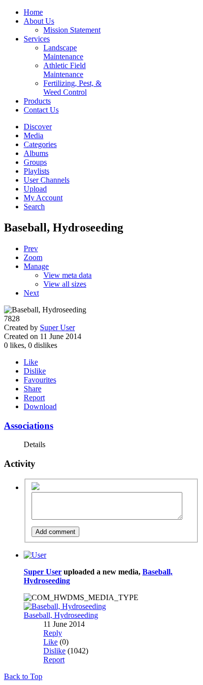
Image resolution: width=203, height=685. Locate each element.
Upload (35, 189)
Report (34, 397)
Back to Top (23, 676)
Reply (52, 633)
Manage (36, 266)
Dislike (35, 371)
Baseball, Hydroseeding (61, 615)
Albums (36, 153)
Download (40, 406)
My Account (43, 197)
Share (32, 388)
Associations (28, 425)
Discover (38, 126)
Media (33, 135)
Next (31, 293)
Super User (57, 327)
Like (31, 362)
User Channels (46, 180)
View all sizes (64, 284)
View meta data (67, 275)
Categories (40, 144)
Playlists (36, 171)
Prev (31, 248)
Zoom (33, 257)
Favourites (40, 380)
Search (34, 206)
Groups (35, 162)
